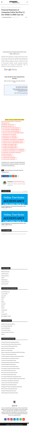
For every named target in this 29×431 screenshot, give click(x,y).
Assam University (4, 283)
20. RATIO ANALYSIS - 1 (7, 154)
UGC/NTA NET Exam (5, 291)
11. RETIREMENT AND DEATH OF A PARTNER (12, 139)
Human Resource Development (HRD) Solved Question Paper (13, 378)
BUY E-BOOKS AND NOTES (6, 326)
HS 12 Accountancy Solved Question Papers (9, 366)
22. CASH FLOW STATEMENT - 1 (9, 157)
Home (2, 7)
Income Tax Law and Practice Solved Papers (9, 382)
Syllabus (3, 334)
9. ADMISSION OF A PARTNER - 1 (9, 136)
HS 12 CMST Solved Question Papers (8, 370)
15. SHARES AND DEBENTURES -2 (9, 146)
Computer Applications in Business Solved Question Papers (12, 356)
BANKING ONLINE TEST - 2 (9, 126)
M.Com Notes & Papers (5, 330)
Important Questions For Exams (7, 332)
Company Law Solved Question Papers (8, 354)
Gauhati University (5, 273)
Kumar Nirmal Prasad (18, 181)
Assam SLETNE (4, 293)
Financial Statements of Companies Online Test (12, 7)
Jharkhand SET (4, 310)
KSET (2, 299)
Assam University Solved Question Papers (9, 346)
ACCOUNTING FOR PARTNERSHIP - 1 (11, 128)
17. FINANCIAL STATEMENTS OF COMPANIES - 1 (13, 149)
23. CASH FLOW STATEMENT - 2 (9, 159)
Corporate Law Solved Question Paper (8, 360)
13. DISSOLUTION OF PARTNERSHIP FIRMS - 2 (12, 142)
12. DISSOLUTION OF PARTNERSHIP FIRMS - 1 (12, 141)
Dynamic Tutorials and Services (17, 424)
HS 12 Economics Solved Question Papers (9, 372)
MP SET (2, 306)
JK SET (2, 312)
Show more (25, 191)
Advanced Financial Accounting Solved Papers (10, 342)
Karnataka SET (4, 314)
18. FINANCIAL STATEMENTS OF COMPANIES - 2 (13, 151)
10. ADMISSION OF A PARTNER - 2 (9, 137)
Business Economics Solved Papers (8, 348)
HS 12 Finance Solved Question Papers (8, 374)
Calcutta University (5, 281)
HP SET (2, 308)
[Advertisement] (14, 34)
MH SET (3, 297)
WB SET (3, 301)
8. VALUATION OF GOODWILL (8, 134)
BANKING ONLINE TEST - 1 (9, 124)
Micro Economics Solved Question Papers (9, 388)
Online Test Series (5, 172)
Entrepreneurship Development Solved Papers (10, 362)
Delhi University (4, 279)
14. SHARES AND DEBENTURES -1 (9, 144)
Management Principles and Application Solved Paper (11, 386)
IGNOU (2, 277)
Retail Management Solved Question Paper (9, 392)
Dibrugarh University (5, 271)
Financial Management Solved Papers (8, 364)
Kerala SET (3, 304)
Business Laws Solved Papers (7, 350)
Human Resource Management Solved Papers (10, 380)
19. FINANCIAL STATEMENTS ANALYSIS (11, 152)
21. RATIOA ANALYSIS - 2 (7, 155)
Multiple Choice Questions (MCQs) (8, 324)
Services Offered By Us (5, 328)
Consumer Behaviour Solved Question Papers (10, 358)
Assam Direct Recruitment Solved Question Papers (11, 344)
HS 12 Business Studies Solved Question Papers (10, 368)
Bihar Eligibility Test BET (6, 316)
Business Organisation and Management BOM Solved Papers (13, 352)
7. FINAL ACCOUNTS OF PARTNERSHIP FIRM (12, 132)
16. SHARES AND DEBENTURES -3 (9, 147)
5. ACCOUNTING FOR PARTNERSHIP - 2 (11, 129)
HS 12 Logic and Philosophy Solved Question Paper (11, 376)
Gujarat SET (3, 295)
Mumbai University (5, 275)
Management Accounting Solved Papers (9, 384)
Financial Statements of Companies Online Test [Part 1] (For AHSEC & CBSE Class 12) (13, 224)
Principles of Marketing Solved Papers (8, 390)
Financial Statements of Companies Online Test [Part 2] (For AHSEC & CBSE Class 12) (13, 207)
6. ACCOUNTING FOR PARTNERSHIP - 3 (11, 131)
